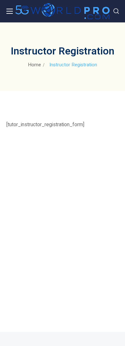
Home (34, 64)
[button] (116, 11)
